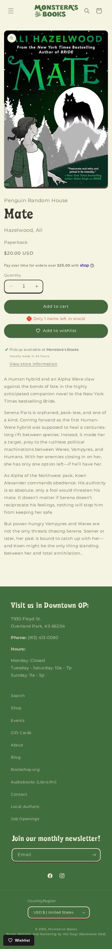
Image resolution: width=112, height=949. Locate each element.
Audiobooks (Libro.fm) (34, 782)
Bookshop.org (25, 769)
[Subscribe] (94, 855)
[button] (11, 11)
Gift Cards (21, 732)
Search (18, 695)
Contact (19, 794)
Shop (16, 707)
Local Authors (25, 806)
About (17, 745)
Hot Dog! (70, 934)
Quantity (12, 275)
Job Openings (25, 818)
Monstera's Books (62, 929)
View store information (33, 363)
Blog (16, 757)
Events (18, 720)
